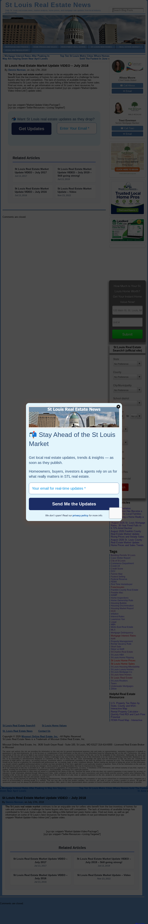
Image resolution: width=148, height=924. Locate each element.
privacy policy (80, 515)
